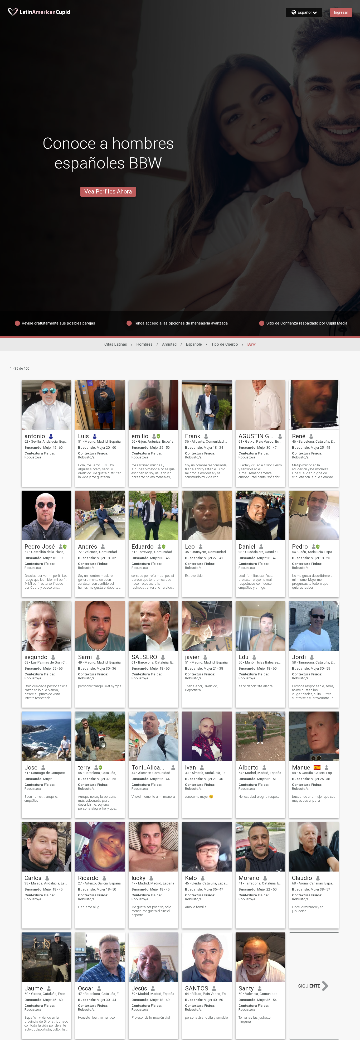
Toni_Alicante (150, 767)
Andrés (87, 546)
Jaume (34, 988)
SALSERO (144, 657)
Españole (194, 344)
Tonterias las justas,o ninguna (254, 1019)
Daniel (247, 546)
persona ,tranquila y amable (206, 1017)
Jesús (139, 988)
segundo (36, 657)
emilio (140, 436)
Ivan (190, 767)
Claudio (302, 877)
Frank (192, 436)
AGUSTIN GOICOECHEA (257, 436)
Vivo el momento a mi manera (153, 797)
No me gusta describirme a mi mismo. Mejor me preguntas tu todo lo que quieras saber (312, 581)
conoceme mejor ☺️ (199, 797)
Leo (190, 546)
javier (192, 657)
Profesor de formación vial (151, 1017)
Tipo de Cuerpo (224, 344)
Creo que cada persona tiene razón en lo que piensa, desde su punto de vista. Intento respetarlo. (46, 692)
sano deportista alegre (256, 686)
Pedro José (40, 546)
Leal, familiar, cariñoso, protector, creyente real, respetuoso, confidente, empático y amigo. (256, 581)
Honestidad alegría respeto (259, 797)
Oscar (85, 988)
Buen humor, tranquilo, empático (41, 798)
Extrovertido (193, 576)
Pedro (300, 546)
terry (84, 767)
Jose (31, 767)
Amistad (169, 344)
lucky (138, 877)
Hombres (145, 344)
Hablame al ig (88, 907)
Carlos (33, 877)
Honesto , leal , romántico (96, 1017)
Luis (83, 436)
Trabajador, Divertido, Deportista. (201, 688)
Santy (246, 988)
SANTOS (196, 988)
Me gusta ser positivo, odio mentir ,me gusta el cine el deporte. (151, 911)
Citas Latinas (115, 344)
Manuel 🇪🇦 (306, 767)
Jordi (299, 657)
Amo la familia (196, 907)
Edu (244, 657)
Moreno (249, 877)
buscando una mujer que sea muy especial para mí (313, 798)
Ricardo (88, 877)
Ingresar (341, 12)
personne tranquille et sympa (99, 686)
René (298, 436)
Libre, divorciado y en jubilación (307, 909)
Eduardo (143, 546)
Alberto (249, 767)
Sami (85, 657)
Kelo (191, 877)
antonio (35, 436)
